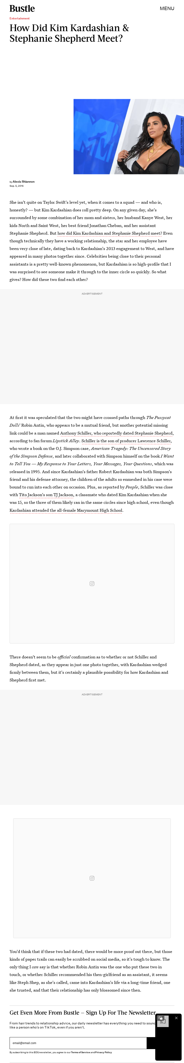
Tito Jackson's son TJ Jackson (46, 494)
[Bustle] (22, 8)
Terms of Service (80, 1052)
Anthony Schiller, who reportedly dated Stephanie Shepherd (116, 433)
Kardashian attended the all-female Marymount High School (66, 510)
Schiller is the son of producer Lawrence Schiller (126, 440)
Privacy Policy (103, 1052)
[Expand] (160, 1018)
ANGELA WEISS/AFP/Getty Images (181, 136)
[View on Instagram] (92, 583)
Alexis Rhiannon (23, 182)
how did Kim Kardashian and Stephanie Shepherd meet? (110, 233)
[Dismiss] (176, 1018)
